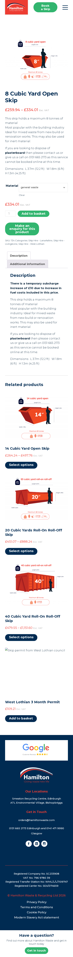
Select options (21, 465)
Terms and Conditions (36, 907)
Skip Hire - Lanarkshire (40, 240)
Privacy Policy (37, 902)
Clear (22, 195)
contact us (51, 152)
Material (12, 185)
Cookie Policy (36, 912)
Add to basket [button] (21, 718)
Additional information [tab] (27, 264)
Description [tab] (19, 255)
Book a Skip (45, 7)
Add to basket (33, 214)
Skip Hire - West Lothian (31, 243)
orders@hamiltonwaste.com (36, 820)
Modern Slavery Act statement (36, 917)
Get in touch (36, 950)
